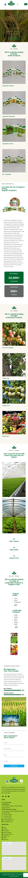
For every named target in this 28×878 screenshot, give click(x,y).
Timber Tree (5, 378)
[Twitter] (5, 796)
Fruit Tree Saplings (7, 347)
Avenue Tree (6, 405)
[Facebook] (3, 796)
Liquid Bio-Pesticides (8, 116)
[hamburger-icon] (25, 4)
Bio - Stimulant (6, 174)
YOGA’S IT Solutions (13, 876)
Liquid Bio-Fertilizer (8, 85)
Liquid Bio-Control (7, 143)
